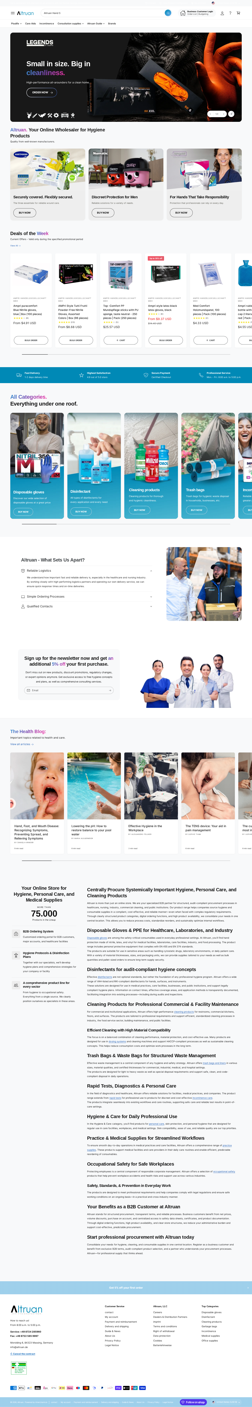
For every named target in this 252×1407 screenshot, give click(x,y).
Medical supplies (211, 1335)
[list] (126, 184)
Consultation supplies (69, 23)
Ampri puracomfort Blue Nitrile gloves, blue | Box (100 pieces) (27, 310)
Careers (157, 1312)
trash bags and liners (214, 1063)
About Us (110, 1335)
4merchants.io (41, 1402)
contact (109, 1312)
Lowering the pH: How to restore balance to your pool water (91, 830)
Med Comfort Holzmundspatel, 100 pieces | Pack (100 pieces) (209, 310)
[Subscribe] (110, 690)
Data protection (162, 1335)
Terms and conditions (165, 1326)
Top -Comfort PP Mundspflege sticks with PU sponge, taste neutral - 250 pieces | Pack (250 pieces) (120, 312)
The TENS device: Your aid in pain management (205, 828)
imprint (157, 1321)
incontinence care (202, 1097)
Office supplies (210, 1340)
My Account (200, 3)
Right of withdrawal (164, 1331)
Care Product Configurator (175, 3)
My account (111, 1317)
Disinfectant (208, 1317)
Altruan (20, 1402)
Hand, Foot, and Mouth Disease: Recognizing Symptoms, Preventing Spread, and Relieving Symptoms (36, 832)
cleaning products (184, 1011)
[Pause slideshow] (231, 114)
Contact (152, 3)
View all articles (20, 744)
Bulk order (31, 340)
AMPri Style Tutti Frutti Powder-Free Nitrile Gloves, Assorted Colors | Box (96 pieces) (73, 312)
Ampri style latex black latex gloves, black (162, 308)
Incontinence (209, 1331)
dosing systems (117, 1041)
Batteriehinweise (162, 1345)
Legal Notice (112, 1345)
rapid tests (115, 1097)
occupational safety (224, 1171)
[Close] (248, 1287)
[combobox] (106, 13)
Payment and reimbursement (121, 1321)
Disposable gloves (97, 937)
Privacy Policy (113, 1340)
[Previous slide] (210, 114)
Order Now (39, 93)
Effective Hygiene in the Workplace (145, 828)
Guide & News (112, 1331)
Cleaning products (212, 1321)
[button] (13, 13)
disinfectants (105, 977)
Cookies (157, 1340)
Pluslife (15, 23)
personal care (156, 1123)
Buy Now (25, 212)
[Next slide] (223, 114)
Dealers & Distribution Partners (170, 1317)
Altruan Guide (94, 23)
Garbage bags (209, 1326)
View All (14, 245)
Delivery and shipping (117, 1326)
